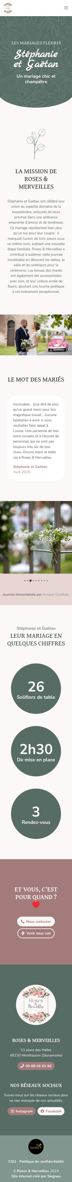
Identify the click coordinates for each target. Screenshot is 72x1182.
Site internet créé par (36, 1176)
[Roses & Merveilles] (8, 8)
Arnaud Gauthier (56, 594)
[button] (25, 580)
